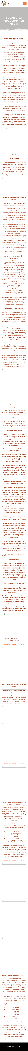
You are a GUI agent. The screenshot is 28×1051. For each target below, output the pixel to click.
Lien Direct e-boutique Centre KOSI (14, 1022)
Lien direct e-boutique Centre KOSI (14, 644)
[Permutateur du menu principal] (25, 3)
